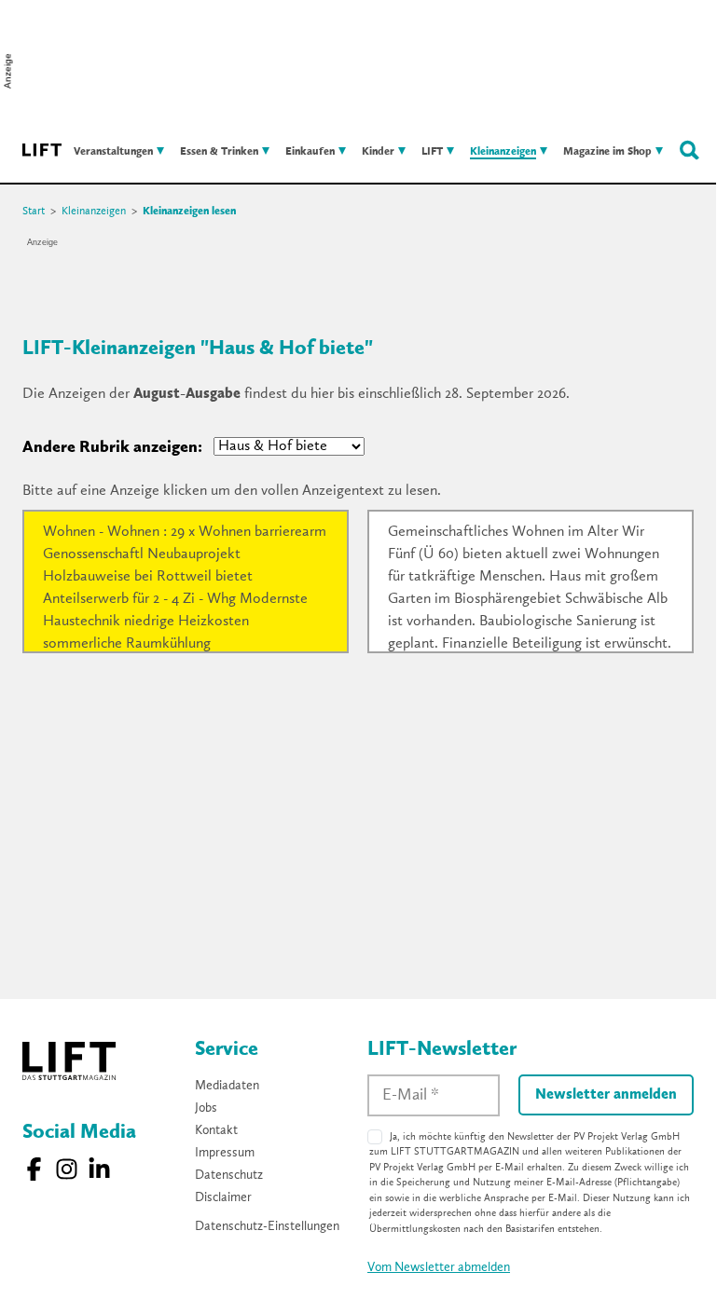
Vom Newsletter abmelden (438, 1267)
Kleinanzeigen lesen (189, 211)
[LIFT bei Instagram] (66, 1169)
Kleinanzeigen (94, 211)
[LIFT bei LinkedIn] (99, 1169)
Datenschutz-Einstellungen (267, 1226)
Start (33, 211)
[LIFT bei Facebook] (34, 1169)
